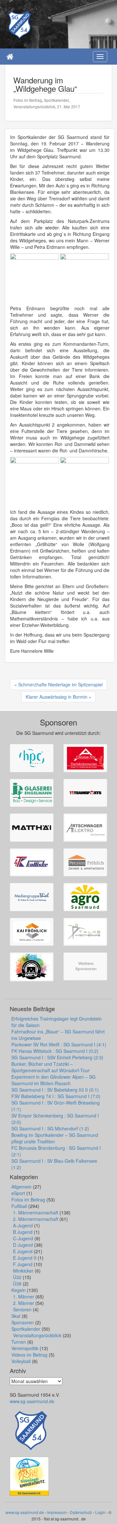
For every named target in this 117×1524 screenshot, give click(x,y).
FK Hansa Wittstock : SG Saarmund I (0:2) (54, 1051)
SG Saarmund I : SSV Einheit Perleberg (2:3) (57, 1057)
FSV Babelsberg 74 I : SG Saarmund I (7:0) (55, 1096)
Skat (15, 1316)
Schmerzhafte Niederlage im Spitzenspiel (60, 684)
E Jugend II (24, 1257)
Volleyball (21, 1361)
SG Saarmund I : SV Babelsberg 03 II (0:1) (55, 1089)
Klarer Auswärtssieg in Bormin (56, 696)
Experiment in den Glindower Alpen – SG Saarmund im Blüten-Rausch (53, 1080)
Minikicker (23, 1270)
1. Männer (23, 1296)
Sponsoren (22, 1322)
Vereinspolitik (24, 1348)
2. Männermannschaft (35, 1219)
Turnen (18, 1342)
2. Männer (23, 1303)
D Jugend (23, 1245)
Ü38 (17, 1283)
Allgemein (21, 1186)
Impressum (57, 1512)
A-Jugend (23, 1225)
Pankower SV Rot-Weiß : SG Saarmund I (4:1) (58, 1044)
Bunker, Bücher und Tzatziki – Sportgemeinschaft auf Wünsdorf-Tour (50, 1067)
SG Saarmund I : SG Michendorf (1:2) (50, 1128)
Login (100, 1512)
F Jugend (22, 1264)
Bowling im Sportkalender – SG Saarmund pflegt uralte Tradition (54, 1138)
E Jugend (22, 1251)
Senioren (22, 1309)
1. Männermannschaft (35, 1212)
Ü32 (17, 1277)
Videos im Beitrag (29, 1354)
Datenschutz (81, 1512)
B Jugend (22, 1232)
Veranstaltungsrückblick (34, 106)
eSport (18, 1193)
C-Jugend (23, 1238)
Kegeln (18, 1290)
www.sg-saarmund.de (32, 1401)
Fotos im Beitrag (27, 100)
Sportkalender (56, 100)
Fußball (19, 1206)
